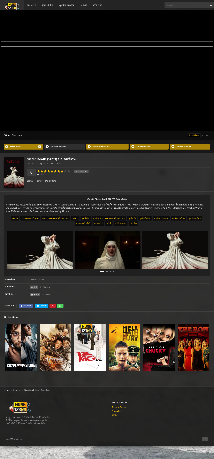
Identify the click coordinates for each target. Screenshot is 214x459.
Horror (38, 181)
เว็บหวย (83, 5)
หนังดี (108, 223)
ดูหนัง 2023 (47, 5)
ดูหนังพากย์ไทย (178, 218)
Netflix (15, 218)
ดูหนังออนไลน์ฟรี (83, 223)
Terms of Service (119, 407)
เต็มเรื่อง (133, 223)
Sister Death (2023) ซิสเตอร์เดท (55, 218)
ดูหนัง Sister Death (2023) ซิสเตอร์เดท (109, 218)
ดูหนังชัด (132, 218)
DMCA (114, 415)
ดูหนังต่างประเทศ (161, 218)
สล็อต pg (97, 5)
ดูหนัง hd (85, 218)
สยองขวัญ (98, 223)
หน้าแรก (31, 5)
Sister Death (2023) (30, 218)
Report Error (194, 135)
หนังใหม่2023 (120, 223)
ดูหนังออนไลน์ (66, 5)
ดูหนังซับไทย (145, 218)
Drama (30, 181)
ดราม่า (75, 218)
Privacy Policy (117, 411)
